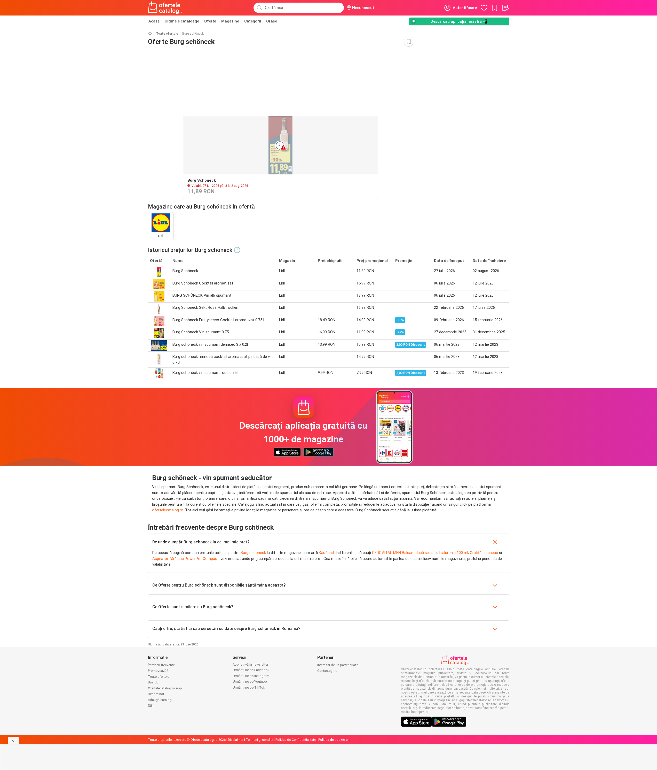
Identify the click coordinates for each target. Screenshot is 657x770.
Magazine (230, 21)
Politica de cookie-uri (334, 740)
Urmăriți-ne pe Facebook (251, 670)
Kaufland (326, 552)
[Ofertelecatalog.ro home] (165, 7)
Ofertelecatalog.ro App (165, 688)
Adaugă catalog (160, 700)
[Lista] (505, 8)
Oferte (210, 21)
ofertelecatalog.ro (167, 510)
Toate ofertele (167, 33)
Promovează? (158, 671)
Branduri (154, 682)
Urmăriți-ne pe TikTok (249, 687)
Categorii (252, 21)
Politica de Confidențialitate (295, 740)
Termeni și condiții (259, 740)
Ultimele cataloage (182, 21)
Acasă (154, 21)
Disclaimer (235, 740)
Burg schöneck (253, 552)
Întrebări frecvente (161, 665)
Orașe (271, 21)
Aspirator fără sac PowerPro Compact (185, 558)
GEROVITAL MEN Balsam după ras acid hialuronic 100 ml (420, 552)
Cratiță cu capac (484, 552)
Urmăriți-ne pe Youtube (250, 681)
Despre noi (156, 694)
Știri (151, 705)
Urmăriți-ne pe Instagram (251, 676)
